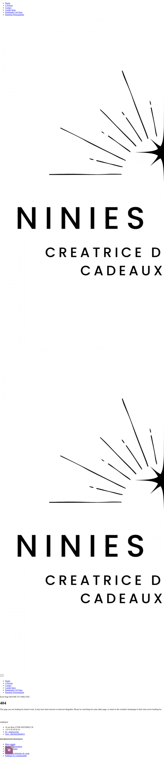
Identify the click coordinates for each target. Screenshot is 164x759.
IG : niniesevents (12, 732)
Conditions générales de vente (17, 753)
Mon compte (10, 744)
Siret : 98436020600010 (15, 734)
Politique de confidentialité (16, 756)
